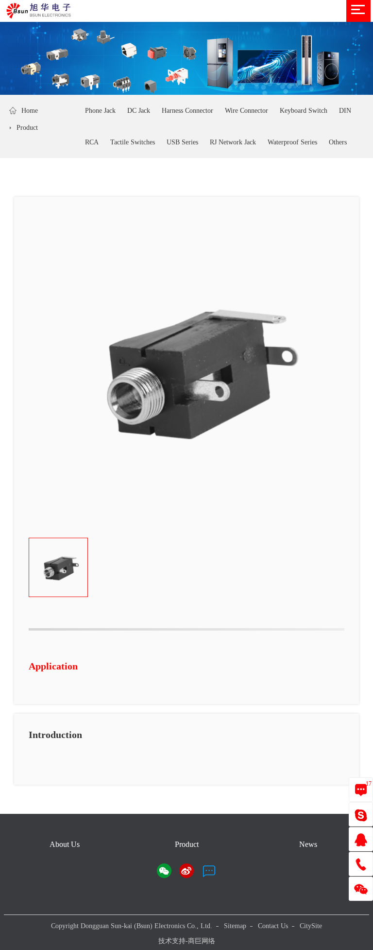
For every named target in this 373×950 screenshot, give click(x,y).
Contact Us (273, 926)
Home (29, 110)
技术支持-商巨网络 (186, 941)
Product (27, 127)
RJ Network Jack (233, 142)
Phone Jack (100, 110)
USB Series (182, 142)
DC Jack (138, 110)
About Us (65, 844)
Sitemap (235, 926)
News (308, 844)
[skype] (361, 814)
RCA (92, 142)
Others (338, 142)
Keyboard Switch (303, 110)
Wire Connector (246, 110)
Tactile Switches (132, 142)
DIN (345, 110)
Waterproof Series (292, 142)
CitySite (311, 926)
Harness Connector (187, 110)
